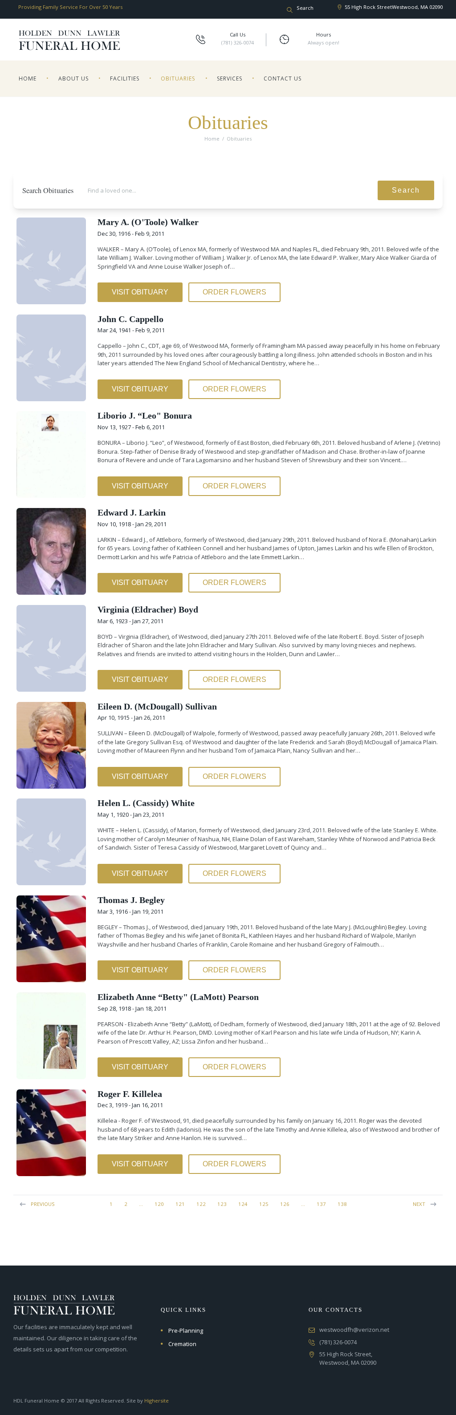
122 (201, 1204)
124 (243, 1204)
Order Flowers (234, 292)
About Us (73, 78)
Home (28, 78)
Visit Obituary (140, 292)
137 (321, 1204)
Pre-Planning (185, 1330)
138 (342, 1204)
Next (419, 1204)
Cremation (182, 1344)
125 (264, 1204)
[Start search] (290, 10)
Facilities (124, 78)
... (141, 1204)
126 (284, 1204)
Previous (43, 1204)
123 (222, 1204)
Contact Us (282, 78)
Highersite (156, 1400)
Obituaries (178, 78)
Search (406, 190)
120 (159, 1204)
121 (180, 1204)
